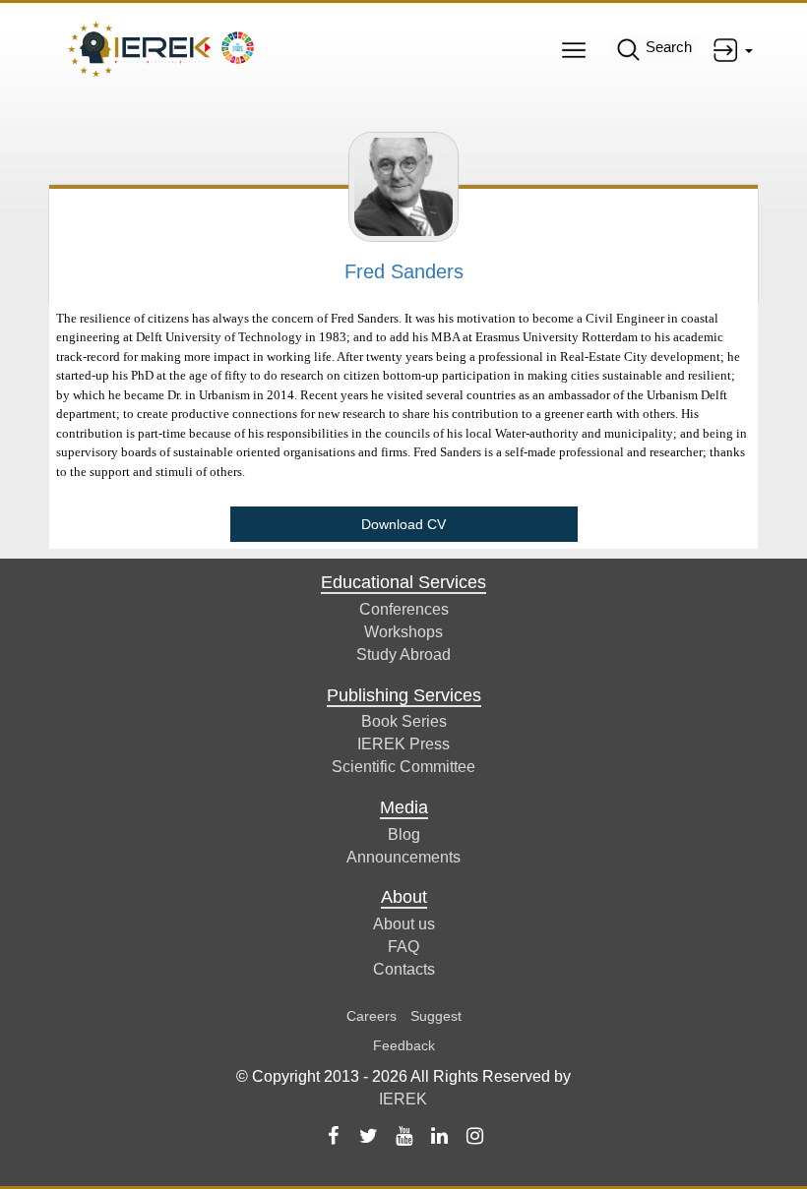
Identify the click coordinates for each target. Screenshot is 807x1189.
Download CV (403, 524)
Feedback (404, 1045)
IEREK (403, 1099)
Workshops (403, 632)
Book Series (404, 721)
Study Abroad (403, 654)
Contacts (404, 969)
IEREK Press (403, 744)
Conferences (404, 609)
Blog (404, 834)
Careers (371, 1016)
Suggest (436, 1016)
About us (404, 924)
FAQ (403, 946)
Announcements (403, 857)
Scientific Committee (403, 766)
